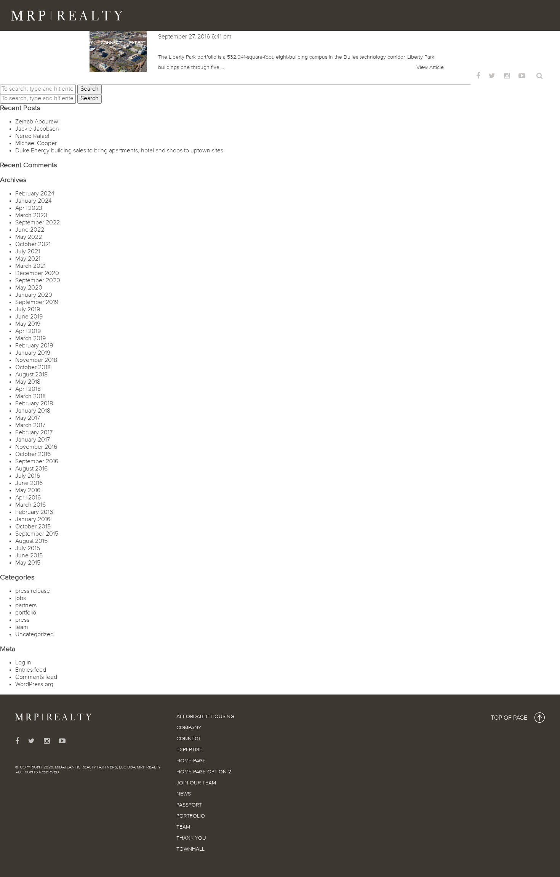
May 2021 (27, 259)
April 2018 (28, 389)
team (21, 627)
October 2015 (33, 527)
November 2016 (36, 447)
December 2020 (37, 273)
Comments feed (36, 677)
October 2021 (33, 245)
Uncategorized (34, 635)
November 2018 (36, 360)
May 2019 (27, 324)
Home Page (172, 43)
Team (375, 43)
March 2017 (30, 425)
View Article (430, 67)
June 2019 (29, 317)
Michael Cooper (36, 144)
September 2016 (36, 462)
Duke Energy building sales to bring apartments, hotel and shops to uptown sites (119, 151)
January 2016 (32, 520)
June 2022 (29, 230)
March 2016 (30, 505)
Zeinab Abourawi (37, 122)
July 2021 (27, 252)
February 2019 (34, 346)
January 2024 (33, 201)
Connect (111, 43)
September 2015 (36, 534)
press (22, 620)
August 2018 (31, 375)
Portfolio (349, 43)
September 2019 (36, 302)
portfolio (25, 613)
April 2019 (28, 331)
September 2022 (37, 223)
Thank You (400, 43)
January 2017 (32, 440)
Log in (23, 663)
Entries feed (30, 670)
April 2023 (28, 208)
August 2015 (31, 541)
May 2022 (28, 237)
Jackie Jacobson (37, 129)
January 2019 (32, 353)
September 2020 (37, 281)
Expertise (140, 43)
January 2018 (32, 411)
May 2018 (27, 382)
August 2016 (31, 469)
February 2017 (34, 433)
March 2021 (30, 266)
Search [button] (89, 89)
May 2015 (27, 563)
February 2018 (34, 404)
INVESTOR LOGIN (449, 77)
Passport (318, 43)
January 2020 (33, 295)
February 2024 (34, 194)
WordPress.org (34, 685)
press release (32, 591)
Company (82, 43)
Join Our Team (263, 43)
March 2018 (30, 397)
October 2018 (33, 368)
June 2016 (29, 483)
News (293, 43)
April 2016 (28, 498)
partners (26, 606)
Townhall (432, 43)
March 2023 (31, 216)
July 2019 (27, 310)
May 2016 (27, 491)
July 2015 (27, 549)
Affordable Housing (39, 43)
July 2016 (27, 476)
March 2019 (30, 339)
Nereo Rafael (32, 136)
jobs (20, 598)
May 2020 (28, 288)
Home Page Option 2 (215, 43)
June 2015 (29, 556)
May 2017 (27, 418)
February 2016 (34, 512)
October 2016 (33, 454)
